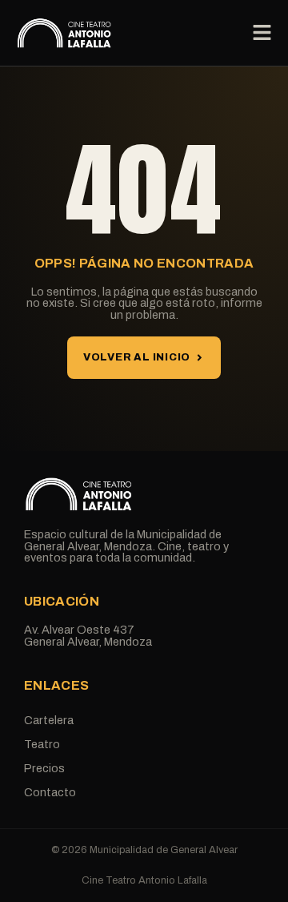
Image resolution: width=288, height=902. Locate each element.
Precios (44, 768)
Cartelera (49, 720)
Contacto (50, 792)
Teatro (42, 744)
